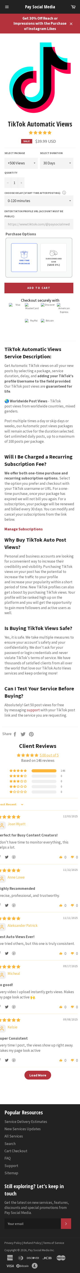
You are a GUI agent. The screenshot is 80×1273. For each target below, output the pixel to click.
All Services (13, 1136)
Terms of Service (53, 1243)
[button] (40, 132)
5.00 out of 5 (49, 755)
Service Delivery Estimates (25, 1121)
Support (11, 1165)
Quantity (10, 172)
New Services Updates (22, 1128)
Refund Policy (32, 1243)
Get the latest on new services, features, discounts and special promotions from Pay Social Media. (36, 1207)
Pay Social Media (40, 7)
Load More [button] (37, 1075)
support (33, 710)
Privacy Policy (13, 1243)
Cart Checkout (15, 1150)
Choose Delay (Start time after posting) (32, 193)
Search (10, 1143)
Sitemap (11, 1173)
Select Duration (51, 153)
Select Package (14, 153)
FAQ (7, 1158)
